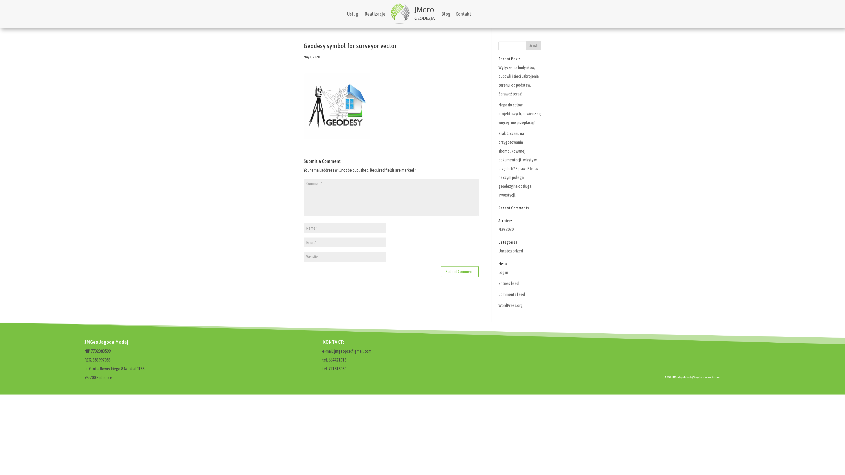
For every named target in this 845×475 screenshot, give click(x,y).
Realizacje (375, 14)
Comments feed (511, 294)
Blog (446, 14)
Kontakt (463, 14)
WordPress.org (510, 305)
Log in (503, 272)
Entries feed (508, 283)
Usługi (353, 14)
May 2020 (506, 229)
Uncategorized (510, 250)
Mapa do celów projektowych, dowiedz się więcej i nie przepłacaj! (519, 113)
